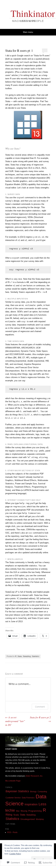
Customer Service (13, 798)
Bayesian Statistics (17, 791)
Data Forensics (28, 798)
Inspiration (31, 804)
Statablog (27, 656)
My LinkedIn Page (13, 781)
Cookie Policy (15, 854)
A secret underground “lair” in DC (15, 721)
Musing (24, 811)
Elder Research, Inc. (34, 776)
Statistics (35, 656)
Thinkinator (33, 13)
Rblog (9, 814)
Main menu (28, 32)
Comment (40, 706)
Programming (35, 811)
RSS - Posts (12, 832)
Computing (42, 791)
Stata (19, 656)
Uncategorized (27, 819)
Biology (33, 791)
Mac (18, 811)
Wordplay (40, 819)
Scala (16, 815)
